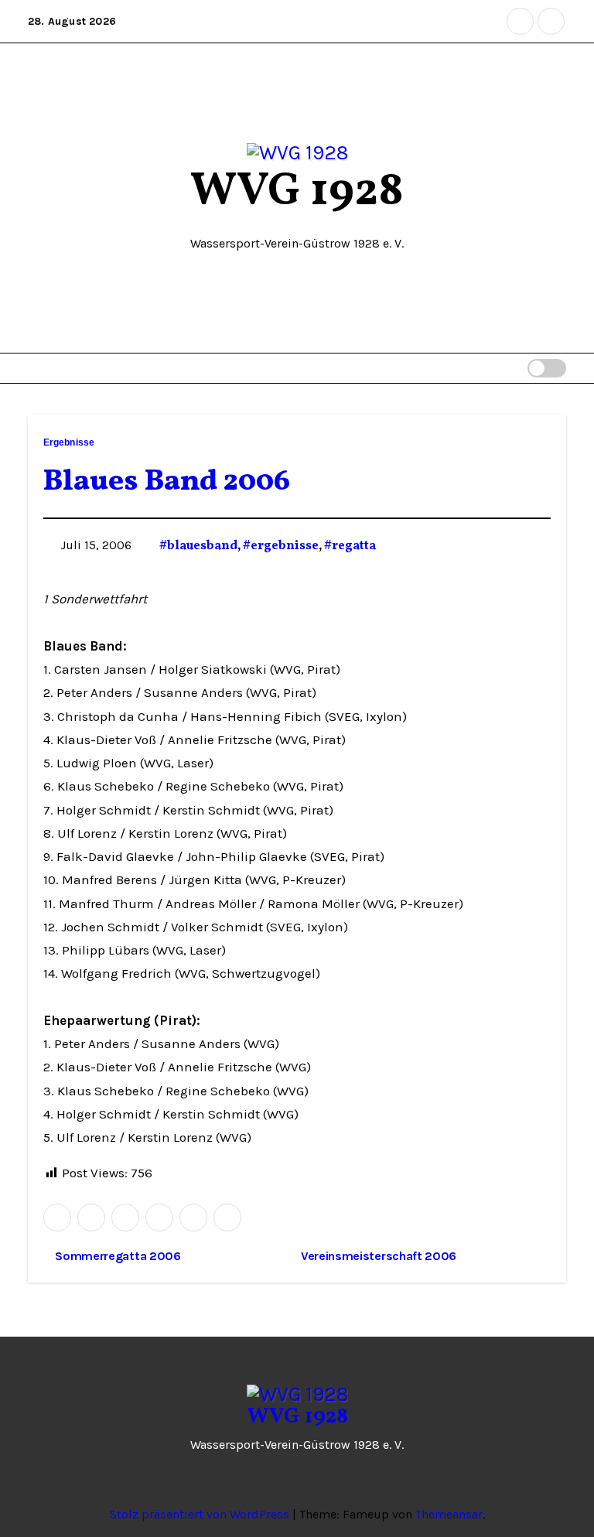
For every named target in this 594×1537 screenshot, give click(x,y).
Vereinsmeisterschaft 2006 (380, 1255)
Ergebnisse (68, 443)
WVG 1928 (297, 192)
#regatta (350, 546)
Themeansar (449, 1514)
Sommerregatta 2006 (117, 1255)
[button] (515, 368)
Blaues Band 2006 (166, 482)
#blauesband (198, 546)
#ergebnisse (281, 546)
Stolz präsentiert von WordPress (201, 1514)
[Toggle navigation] (488, 368)
